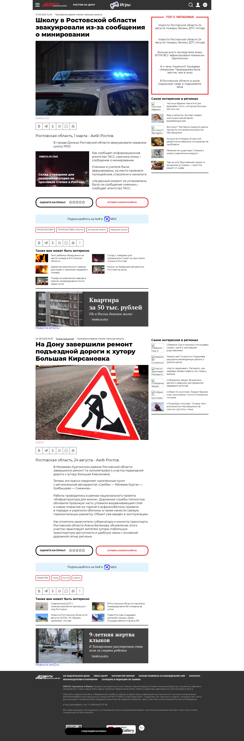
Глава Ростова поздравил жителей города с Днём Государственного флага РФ (123, 618)
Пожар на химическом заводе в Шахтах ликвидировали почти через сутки (68, 281)
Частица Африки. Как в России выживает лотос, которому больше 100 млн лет (186, 106)
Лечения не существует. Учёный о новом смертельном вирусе (185, 152)
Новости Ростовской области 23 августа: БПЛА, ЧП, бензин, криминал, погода (69, 618)
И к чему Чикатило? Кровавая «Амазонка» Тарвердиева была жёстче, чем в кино (180, 69)
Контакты (194, 676)
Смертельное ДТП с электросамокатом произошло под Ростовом (68, 606)
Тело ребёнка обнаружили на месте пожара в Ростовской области (67, 258)
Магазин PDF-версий (123, 676)
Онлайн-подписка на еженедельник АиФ (162, 676)
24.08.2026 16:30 (44, 338)
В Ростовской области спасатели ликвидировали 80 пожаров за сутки (126, 606)
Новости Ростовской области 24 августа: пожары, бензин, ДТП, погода (180, 27)
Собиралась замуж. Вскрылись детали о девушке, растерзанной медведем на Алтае (185, 383)
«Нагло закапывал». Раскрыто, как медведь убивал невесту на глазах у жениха (187, 371)
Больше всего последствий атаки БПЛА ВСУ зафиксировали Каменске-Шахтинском (180, 55)
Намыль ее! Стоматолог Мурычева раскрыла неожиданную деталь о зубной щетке (186, 359)
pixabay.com (42, 117)
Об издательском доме (76, 676)
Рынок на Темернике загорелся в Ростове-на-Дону (125, 268)
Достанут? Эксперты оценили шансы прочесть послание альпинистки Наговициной (187, 130)
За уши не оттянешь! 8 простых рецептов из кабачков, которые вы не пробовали (187, 141)
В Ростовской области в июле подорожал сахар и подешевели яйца (179, 83)
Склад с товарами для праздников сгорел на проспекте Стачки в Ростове (126, 258)
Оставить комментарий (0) (122, 202)
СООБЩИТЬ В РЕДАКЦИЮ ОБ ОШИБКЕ (121, 679)
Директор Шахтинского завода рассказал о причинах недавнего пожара (69, 269)
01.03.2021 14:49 (44, 14)
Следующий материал (93, 731)
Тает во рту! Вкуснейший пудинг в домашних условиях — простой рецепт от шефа (186, 165)
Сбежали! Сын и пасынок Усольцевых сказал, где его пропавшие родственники (187, 347)
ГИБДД (40, 442)
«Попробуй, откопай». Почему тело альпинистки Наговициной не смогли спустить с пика (186, 406)
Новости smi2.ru (47, 328)
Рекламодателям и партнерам (80, 679)
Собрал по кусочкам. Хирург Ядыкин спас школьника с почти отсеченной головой (187, 394)
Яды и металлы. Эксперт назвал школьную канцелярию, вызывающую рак (184, 118)
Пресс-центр (101, 676)
